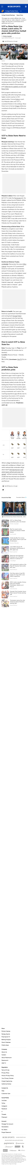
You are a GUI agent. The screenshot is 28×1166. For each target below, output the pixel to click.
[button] (2, 6)
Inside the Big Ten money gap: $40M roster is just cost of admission (18, 539)
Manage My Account (7, 1124)
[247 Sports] (9, 1143)
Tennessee (17, 198)
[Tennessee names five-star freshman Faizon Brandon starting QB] (5, 603)
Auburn (17, 99)
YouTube (4, 1100)
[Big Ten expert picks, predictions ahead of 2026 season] (5, 532)
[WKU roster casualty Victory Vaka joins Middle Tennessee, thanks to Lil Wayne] (5, 585)
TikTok (3, 1103)
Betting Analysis (6, 1039)
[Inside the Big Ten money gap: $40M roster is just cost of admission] (5, 541)
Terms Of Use (5, 1070)
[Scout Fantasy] (13, 1150)
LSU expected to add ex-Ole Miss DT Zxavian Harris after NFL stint (18, 566)
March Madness (6, 1042)
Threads (4, 1114)
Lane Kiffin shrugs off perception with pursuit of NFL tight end (17, 548)
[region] (14, 508)
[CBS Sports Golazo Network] (14, 1140)
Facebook (4, 1109)
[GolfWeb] (22, 1150)
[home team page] (12, 444)
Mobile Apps (5, 1045)
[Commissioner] (19, 1146)
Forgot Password (6, 1132)
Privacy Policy (5, 1073)
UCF (13, 75)
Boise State (5, 73)
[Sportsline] (20, 1143)
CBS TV (4, 1063)
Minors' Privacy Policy (8, 1075)
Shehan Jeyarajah (7, 36)
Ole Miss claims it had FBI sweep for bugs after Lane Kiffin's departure (17, 575)
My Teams (4, 1129)
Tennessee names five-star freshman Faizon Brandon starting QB (17, 601)
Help (3, 1091)
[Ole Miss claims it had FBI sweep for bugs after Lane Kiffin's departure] (5, 576)
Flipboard (4, 1117)
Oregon (17, 106)
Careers (4, 1055)
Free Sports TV (6, 1037)
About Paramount (7, 1057)
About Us (4, 1052)
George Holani (16, 316)
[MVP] (5, 1150)
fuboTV (19, 359)
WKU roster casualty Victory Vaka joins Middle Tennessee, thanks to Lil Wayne (18, 584)
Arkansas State (6, 216)
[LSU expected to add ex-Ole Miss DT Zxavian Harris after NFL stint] (5, 567)
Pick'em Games (6, 1031)
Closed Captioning (7, 1081)
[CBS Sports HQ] (21, 1137)
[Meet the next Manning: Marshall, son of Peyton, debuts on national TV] (5, 558)
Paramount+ (5, 1060)
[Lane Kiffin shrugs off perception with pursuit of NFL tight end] (5, 550)
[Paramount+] (9, 1146)
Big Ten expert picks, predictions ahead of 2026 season (17, 530)
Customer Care (6, 1093)
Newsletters (5, 1127)
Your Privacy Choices (7, 1078)
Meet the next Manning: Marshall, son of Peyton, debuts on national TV (17, 557)
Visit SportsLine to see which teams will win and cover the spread (12, 472)
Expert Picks (20, 15)
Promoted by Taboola (20, 497)
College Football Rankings (8, 15)
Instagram (4, 1106)
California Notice (6, 1084)
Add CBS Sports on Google (10, 41)
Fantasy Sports (6, 1034)
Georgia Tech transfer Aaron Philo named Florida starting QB (18, 593)
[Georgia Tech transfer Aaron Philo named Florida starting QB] (5, 594)
